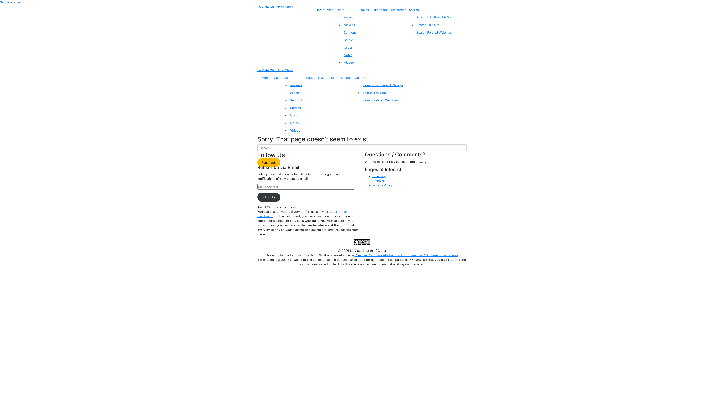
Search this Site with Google (436, 17)
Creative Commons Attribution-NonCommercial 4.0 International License (406, 255)
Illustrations (380, 10)
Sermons (350, 32)
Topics (364, 10)
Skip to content (11, 2)
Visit (330, 10)
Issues (348, 47)
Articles (349, 25)
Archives (378, 181)
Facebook (269, 162)
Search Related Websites (434, 32)
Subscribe (269, 197)
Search (414, 10)
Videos (349, 62)
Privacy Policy (382, 185)
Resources (398, 10)
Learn (340, 10)
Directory (379, 176)
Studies (349, 40)
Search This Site (427, 25)
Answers (350, 17)
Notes (348, 55)
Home (320, 10)
